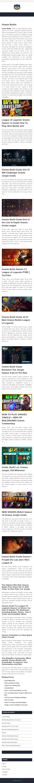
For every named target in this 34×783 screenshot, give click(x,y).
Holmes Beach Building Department (11, 745)
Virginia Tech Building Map (12, 685)
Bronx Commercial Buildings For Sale (16, 690)
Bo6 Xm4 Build (9, 700)
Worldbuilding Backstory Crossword (11, 720)
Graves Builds (6, 28)
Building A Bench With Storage (10, 739)
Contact (5, 766)
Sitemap (5, 774)
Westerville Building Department (10, 729)
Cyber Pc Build (6, 716)
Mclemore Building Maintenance (10, 736)
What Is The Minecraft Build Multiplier (15, 702)
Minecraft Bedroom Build (12, 683)
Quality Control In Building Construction (16, 705)
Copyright (5, 772)
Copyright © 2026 (17, 780)
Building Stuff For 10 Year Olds (10, 726)
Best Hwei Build (6, 723)
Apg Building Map (10, 680)
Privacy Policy (6, 769)
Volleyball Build (9, 688)
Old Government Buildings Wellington (16, 697)
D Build (4, 732)
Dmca (4, 763)
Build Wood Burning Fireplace (9, 742)
